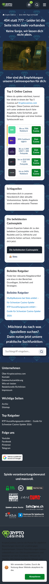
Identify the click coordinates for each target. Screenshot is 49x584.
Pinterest (6, 445)
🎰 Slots (13, 257)
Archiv (5, 404)
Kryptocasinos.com (28, 103)
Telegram (6, 448)
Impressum (7, 390)
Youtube (6, 438)
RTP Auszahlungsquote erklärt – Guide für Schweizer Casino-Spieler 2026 (24, 311)
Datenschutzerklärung (12, 380)
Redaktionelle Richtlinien (13, 387)
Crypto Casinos (10, 15)
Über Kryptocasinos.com (14, 374)
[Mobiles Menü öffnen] (44, 5)
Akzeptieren (34, 577)
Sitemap (6, 407)
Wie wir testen (9, 384)
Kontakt (6, 377)
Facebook (6, 442)
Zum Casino (36, 130)
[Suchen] (37, 5)
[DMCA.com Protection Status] (35, 488)
